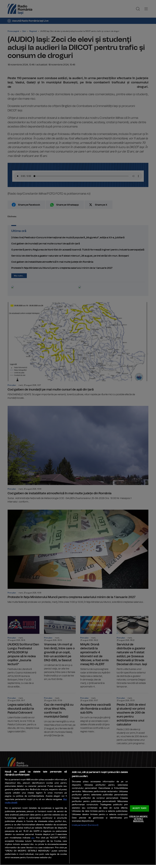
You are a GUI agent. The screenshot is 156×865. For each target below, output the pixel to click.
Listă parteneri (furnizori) (85, 825)
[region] (78, 816)
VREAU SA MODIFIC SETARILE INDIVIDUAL (138, 819)
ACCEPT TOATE (139, 808)
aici (32, 838)
